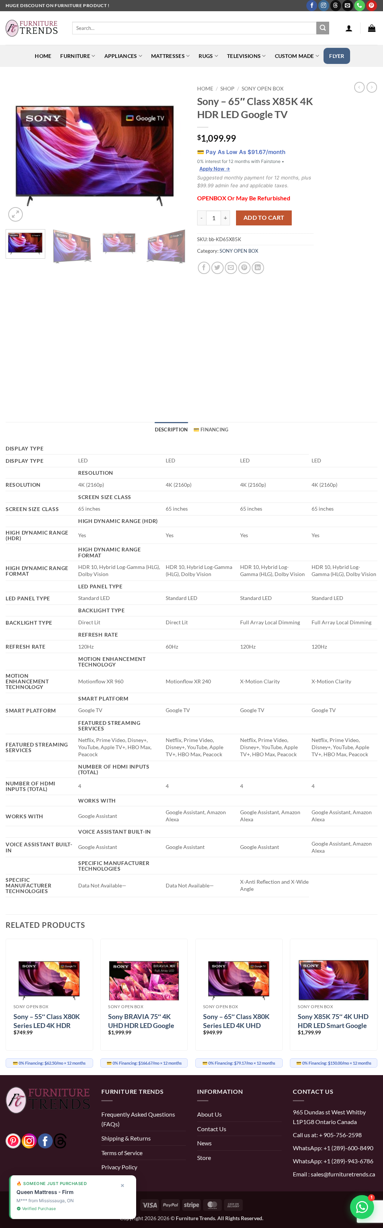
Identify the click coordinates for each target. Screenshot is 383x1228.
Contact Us (211, 1128)
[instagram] (29, 1140)
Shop (227, 88)
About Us (209, 1114)
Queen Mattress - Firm (45, 1192)
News (204, 1143)
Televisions (244, 56)
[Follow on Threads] (335, 5)
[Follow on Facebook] (311, 5)
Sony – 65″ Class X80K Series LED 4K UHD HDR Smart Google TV (236, 1025)
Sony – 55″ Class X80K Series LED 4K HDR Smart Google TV (46, 1025)
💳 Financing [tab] (211, 430)
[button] (349, 28)
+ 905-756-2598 (340, 1134)
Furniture (75, 56)
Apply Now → (214, 169)
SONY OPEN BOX (263, 88)
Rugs (206, 56)
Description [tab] (171, 430)
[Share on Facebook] (204, 268)
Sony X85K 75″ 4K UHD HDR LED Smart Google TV (333, 1025)
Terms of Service (122, 1152)
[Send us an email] (347, 5)
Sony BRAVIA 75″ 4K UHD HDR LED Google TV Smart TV (141, 1025)
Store (204, 1157)
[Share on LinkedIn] (258, 268)
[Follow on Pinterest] (371, 5)
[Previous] (18, 153)
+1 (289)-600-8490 (347, 1147)
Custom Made (294, 56)
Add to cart (264, 217)
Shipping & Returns (126, 1138)
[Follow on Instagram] (323, 5)
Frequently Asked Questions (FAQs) (138, 1119)
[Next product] (359, 87)
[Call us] (359, 5)
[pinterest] (13, 1140)
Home (43, 56)
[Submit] (322, 28)
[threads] (53, 1140)
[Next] (173, 153)
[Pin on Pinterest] (244, 268)
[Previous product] (372, 87)
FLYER (336, 56)
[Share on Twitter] (217, 268)
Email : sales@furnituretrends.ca (334, 1174)
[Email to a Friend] (231, 268)
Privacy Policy (119, 1166)
